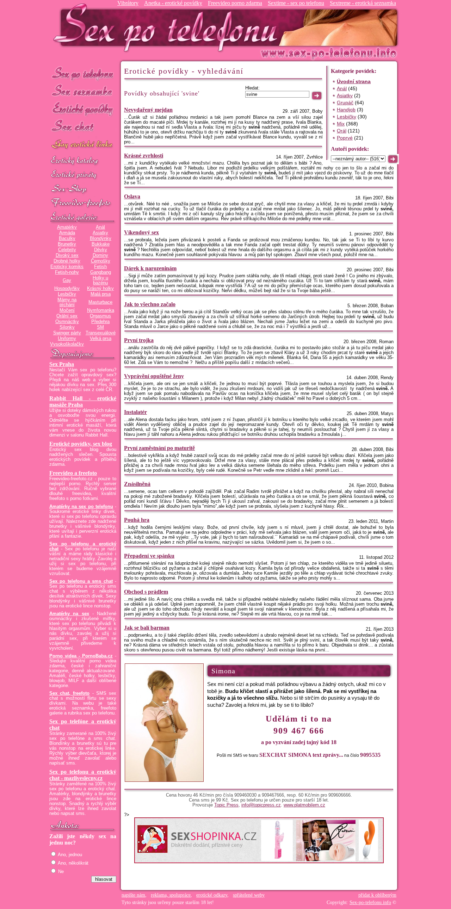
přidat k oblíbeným (377, 895)
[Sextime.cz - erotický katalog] (82, 161)
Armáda (67, 232)
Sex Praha (61, 364)
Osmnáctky (67, 321)
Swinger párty (67, 332)
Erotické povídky (82, 109)
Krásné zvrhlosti (143, 156)
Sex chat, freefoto (69, 693)
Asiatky (100, 232)
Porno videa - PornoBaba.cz (81, 656)
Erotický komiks (67, 266)
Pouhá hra (136, 520)
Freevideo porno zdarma (235, 3)
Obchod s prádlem (146, 592)
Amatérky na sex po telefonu (81, 506)
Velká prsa (100, 338)
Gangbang (100, 272)
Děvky (100, 249)
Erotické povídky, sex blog (80, 444)
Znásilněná (137, 484)
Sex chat (82, 127)
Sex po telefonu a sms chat (81, 581)
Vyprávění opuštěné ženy (154, 376)
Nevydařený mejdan (148, 110)
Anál (100, 227)
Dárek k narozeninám (150, 268)
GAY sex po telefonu (82, 145)
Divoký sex (67, 255)
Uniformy (67, 338)
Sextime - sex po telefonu (296, 3)
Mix (341, 123)
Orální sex (67, 316)
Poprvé (345, 138)
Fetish (100, 266)
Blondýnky (100, 238)
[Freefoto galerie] (82, 217)
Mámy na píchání (66, 302)
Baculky (67, 238)
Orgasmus (100, 316)
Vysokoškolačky (67, 344)
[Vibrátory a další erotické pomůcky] (82, 189)
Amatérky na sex (69, 613)
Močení (67, 310)
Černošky (100, 261)
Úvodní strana (354, 81)
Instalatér (135, 412)
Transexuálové (101, 332)
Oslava (132, 196)
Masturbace (100, 302)
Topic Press (226, 805)
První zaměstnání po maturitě (159, 448)
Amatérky (67, 227)
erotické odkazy (211, 895)
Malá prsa (101, 294)
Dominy (100, 255)
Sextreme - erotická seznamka (363, 3)
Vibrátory (127, 3)
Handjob (346, 109)
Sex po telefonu (82, 73)
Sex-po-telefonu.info (370, 902)
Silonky (67, 327)
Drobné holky (67, 261)
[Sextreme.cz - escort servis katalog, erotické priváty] (82, 175)
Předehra (100, 321)
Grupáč (345, 102)
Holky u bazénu (100, 280)
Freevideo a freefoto (73, 473)
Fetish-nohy (67, 272)
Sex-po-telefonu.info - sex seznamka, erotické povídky (168, 27)
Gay (67, 280)
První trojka (139, 340)
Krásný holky (100, 288)
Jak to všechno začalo (149, 304)
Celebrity (67, 249)
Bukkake (101, 244)
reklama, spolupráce (171, 895)
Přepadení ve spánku (149, 556)
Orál (341, 131)
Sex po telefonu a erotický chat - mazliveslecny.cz (82, 775)
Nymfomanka (100, 310)
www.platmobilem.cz (304, 805)
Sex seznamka (82, 91)
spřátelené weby (249, 895)
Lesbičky (67, 294)
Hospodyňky (67, 288)
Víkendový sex (141, 232)
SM (100, 327)
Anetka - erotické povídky (173, 3)
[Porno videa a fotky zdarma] (82, 203)
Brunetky (67, 244)
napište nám (133, 895)
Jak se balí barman (146, 628)
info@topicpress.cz (261, 805)
